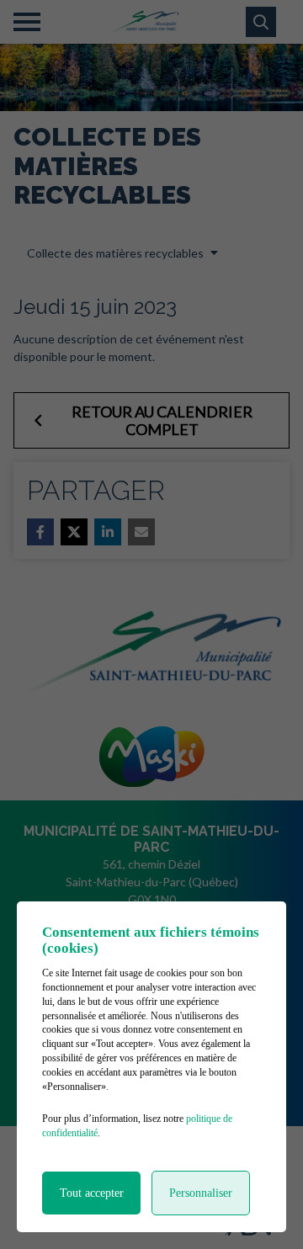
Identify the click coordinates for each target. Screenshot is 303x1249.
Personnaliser (200, 1193)
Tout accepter (92, 1193)
